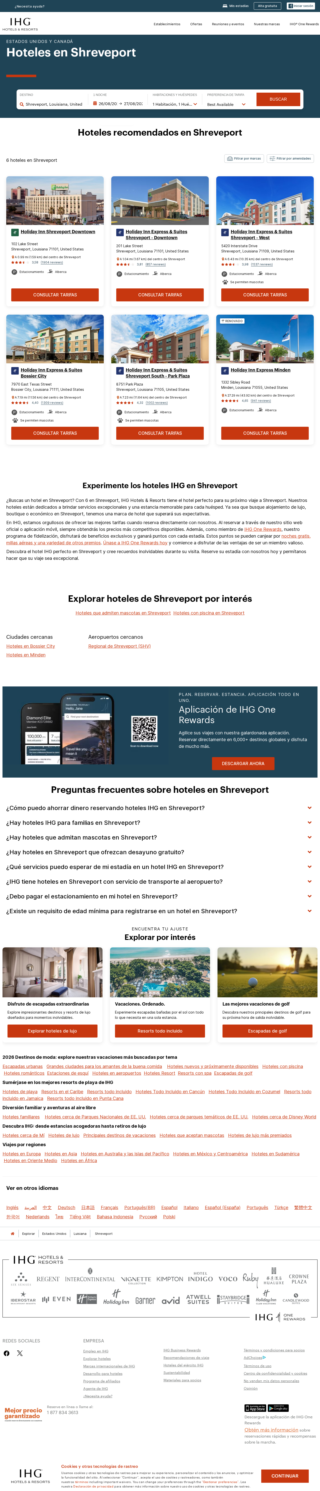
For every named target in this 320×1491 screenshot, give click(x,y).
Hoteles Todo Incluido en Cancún (170, 1091)
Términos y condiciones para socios (274, 1349)
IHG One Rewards (263, 529)
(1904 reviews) (52, 262)
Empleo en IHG (95, 1350)
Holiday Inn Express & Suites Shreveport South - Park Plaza (158, 373)
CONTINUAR (285, 1476)
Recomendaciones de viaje (186, 1357)
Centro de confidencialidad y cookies (275, 1373)
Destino (26, 95)
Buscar (278, 99)
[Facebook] (8, 1353)
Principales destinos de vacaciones (119, 1135)
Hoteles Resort (159, 1073)
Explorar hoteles (97, 1358)
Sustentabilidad (177, 1372)
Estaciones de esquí (67, 1073)
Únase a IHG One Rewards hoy (135, 542)
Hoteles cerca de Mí (23, 1135)
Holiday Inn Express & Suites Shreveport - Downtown (156, 234)
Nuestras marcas (267, 23)
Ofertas (196, 23)
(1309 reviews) (52, 403)
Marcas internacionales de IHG (109, 1365)
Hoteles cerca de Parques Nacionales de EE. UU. (95, 1116)
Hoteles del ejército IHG (184, 1364)
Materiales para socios (182, 1379)
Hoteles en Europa (21, 1153)
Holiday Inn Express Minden (260, 370)
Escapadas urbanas (22, 1066)
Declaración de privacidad (93, 1486)
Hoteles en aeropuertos (116, 1073)
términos (81, 1481)
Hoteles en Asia (60, 1153)
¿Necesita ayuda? (30, 6)
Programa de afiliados (101, 1380)
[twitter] (20, 1353)
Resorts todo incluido (109, 1091)
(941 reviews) (261, 401)
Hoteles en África (79, 1160)
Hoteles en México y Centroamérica (210, 1153)
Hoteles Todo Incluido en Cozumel (244, 1091)
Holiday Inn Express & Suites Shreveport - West (261, 234)
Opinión (251, 1388)
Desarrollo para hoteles (102, 1373)
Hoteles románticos (24, 1073)
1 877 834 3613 (62, 1412)
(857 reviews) (156, 264)
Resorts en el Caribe (62, 1091)
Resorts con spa (195, 1073)
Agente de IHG (95, 1388)
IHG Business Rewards (182, 1349)
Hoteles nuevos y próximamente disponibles (212, 1066)
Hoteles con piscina (282, 1066)
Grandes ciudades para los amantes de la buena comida (104, 1066)
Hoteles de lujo (64, 1135)
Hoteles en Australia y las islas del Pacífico (125, 1153)
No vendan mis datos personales (271, 1380)
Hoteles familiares (21, 1116)
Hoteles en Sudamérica (276, 1153)
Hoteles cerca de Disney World (284, 1116)
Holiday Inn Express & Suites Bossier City (51, 373)
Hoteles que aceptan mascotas (192, 1135)
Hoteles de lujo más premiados (260, 1135)
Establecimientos (167, 23)
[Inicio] (12, 1233)
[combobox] (54, 104)
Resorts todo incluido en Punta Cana (85, 1098)
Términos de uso (258, 1365)
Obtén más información (271, 1429)
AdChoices (253, 1357)
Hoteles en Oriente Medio (30, 1160)
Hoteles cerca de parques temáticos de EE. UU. (199, 1116)
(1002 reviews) (157, 403)
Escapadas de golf (233, 1073)
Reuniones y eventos (228, 23)
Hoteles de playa (20, 1091)
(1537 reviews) (262, 264)
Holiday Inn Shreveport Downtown (58, 231)
